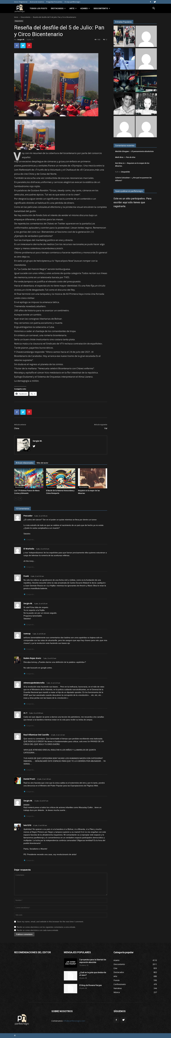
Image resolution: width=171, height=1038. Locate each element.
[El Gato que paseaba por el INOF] (124, 82)
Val (105, 428)
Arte (71, 8)
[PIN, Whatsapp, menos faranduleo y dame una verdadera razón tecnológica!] (124, 104)
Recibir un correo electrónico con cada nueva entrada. (38, 930)
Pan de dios (130, 157)
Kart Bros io (119, 163)
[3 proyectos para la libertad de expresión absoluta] (70, 963)
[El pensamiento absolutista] (146, 104)
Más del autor (42, 463)
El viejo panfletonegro (72, 2)
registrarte (119, 206)
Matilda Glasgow (122, 151)
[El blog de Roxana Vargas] (70, 988)
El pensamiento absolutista (142, 151)
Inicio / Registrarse (20, 2)
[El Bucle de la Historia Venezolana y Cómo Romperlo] (60, 478)
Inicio (16, 17)
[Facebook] (150, 2)
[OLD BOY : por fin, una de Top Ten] (146, 37)
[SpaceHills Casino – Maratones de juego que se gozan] (124, 127)
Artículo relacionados (25, 463)
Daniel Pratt (29, 779)
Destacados (57, 8)
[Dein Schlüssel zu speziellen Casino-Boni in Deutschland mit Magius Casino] (146, 127)
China (16, 428)
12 (106, 39)
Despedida (125, 172)
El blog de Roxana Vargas (90, 985)
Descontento (101, 8)
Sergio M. (21, 39)
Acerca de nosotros (37, 2)
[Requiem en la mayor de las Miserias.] (92, 478)
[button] (153, 8)
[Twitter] (155, 2)
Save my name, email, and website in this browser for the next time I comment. (50, 921)
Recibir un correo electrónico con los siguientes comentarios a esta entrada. (46, 927)
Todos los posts (38, 8)
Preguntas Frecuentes (54, 2)
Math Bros (119, 157)
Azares (84, 8)
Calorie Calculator (122, 177)
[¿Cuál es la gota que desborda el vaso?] (70, 975)
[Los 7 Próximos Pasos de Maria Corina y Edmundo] (28, 478)
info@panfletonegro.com (74, 1021)
